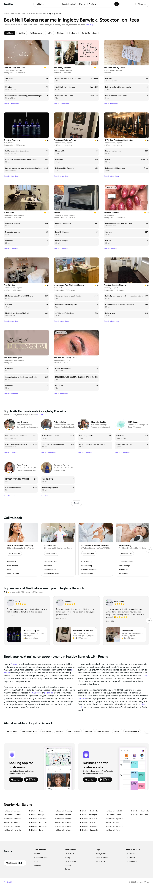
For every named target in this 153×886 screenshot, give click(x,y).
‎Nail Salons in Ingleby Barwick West (115, 818)
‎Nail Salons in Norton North (89, 818)
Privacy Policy (101, 854)
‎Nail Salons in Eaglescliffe (140, 811)
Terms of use (100, 861)
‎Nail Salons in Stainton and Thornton (115, 822)
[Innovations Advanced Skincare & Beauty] (96, 549)
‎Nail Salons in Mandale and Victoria (13, 811)
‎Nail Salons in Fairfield (114, 811)
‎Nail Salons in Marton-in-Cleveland (115, 826)
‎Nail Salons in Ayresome (12, 818)
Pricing (67, 857)
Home (6, 13)
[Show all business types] (147, 731)
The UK (25, 13)
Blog (36, 861)
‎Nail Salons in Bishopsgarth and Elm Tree (89, 826)
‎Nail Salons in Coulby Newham (140, 815)
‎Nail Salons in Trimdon (63, 815)
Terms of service (102, 857)
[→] (149, 550)
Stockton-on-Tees (38, 13)
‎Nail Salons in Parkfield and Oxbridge (38, 826)
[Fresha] (8, 4)
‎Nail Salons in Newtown (63, 826)
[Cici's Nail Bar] (58, 549)
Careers (37, 854)
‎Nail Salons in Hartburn (63, 830)
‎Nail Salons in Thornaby (63, 811)
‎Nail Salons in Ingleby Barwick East (89, 830)
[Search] (116, 4)
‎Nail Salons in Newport (12, 822)
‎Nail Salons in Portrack (12, 826)
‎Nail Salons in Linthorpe (37, 822)
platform (82, 698)
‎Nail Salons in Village (36, 815)
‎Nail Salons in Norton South (13, 830)
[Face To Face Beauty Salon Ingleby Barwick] (21, 549)
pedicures (48, 693)
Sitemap (37, 865)
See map (90, 25)
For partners (69, 854)
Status (67, 869)
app (146, 675)
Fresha (14, 664)
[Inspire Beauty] (133, 549)
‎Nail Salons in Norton (88, 822)
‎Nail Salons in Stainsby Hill (64, 822)
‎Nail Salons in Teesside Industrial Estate (38, 818)
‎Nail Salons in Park (36, 830)
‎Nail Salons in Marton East (115, 815)
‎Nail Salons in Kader (36, 811)
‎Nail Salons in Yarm (113, 830)
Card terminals (70, 861)
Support (68, 865)
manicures (36, 693)
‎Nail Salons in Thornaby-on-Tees (64, 818)
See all (76, 503)
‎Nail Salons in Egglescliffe (89, 811)
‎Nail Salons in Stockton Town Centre (13, 815)
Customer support (41, 857)
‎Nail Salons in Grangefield (89, 815)
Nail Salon (15, 13)
